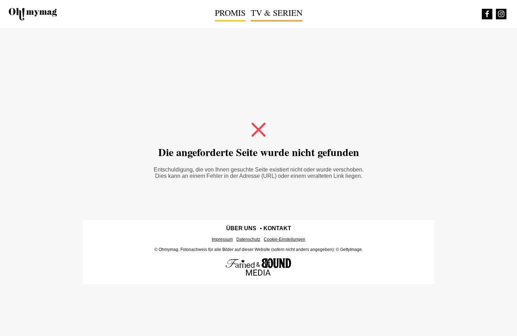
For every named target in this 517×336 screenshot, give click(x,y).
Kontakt (277, 228)
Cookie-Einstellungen (284, 239)
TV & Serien (276, 12)
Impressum (222, 239)
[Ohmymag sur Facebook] (487, 14)
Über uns (241, 228)
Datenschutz (248, 239)
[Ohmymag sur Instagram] (501, 14)
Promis (230, 12)
